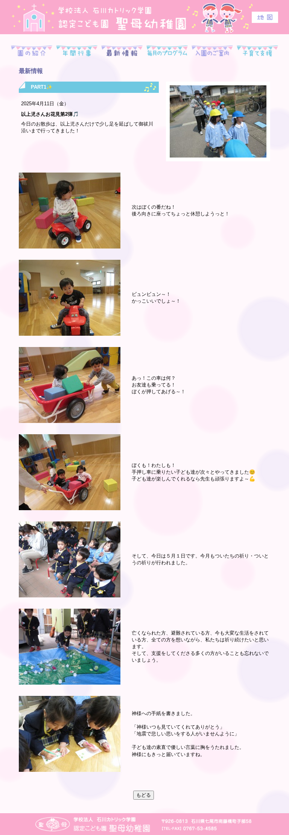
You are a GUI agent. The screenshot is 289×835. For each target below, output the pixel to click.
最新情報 (122, 51)
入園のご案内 (212, 51)
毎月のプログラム (167, 51)
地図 (265, 17)
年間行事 (76, 51)
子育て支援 (257, 51)
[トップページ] (144, 17)
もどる (143, 795)
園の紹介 (31, 51)
